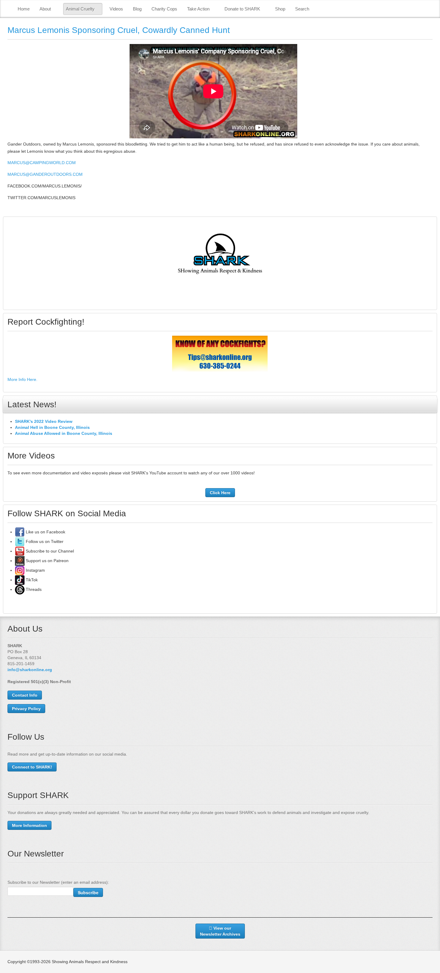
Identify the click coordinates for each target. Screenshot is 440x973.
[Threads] (20, 589)
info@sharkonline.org (29, 669)
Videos (116, 8)
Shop (280, 8)
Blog (137, 8)
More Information (29, 825)
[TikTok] (20, 579)
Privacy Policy (26, 708)
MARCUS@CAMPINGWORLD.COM (41, 162)
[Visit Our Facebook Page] (20, 531)
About (45, 8)
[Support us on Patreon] (20, 560)
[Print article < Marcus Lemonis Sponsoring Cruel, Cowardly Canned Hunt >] (431, 47)
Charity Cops (164, 8)
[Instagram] (20, 570)
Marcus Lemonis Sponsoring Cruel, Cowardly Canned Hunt (118, 30)
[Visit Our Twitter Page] (20, 541)
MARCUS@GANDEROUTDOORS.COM (45, 174)
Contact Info (24, 695)
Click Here (220, 492)
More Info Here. (22, 379)
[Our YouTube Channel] (20, 551)
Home (24, 8)
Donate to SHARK (242, 8)
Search (302, 8)
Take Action (198, 8)
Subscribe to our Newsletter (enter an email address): (58, 882)
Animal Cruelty (80, 8)
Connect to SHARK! (32, 767)
